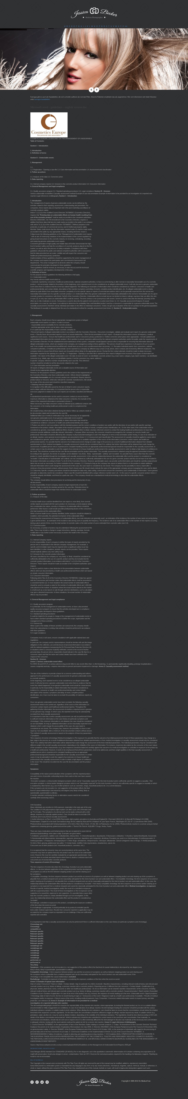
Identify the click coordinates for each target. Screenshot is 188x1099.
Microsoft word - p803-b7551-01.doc (42, 1048)
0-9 (126, 26)
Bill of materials (36, 1060)
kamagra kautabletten (42, 99)
